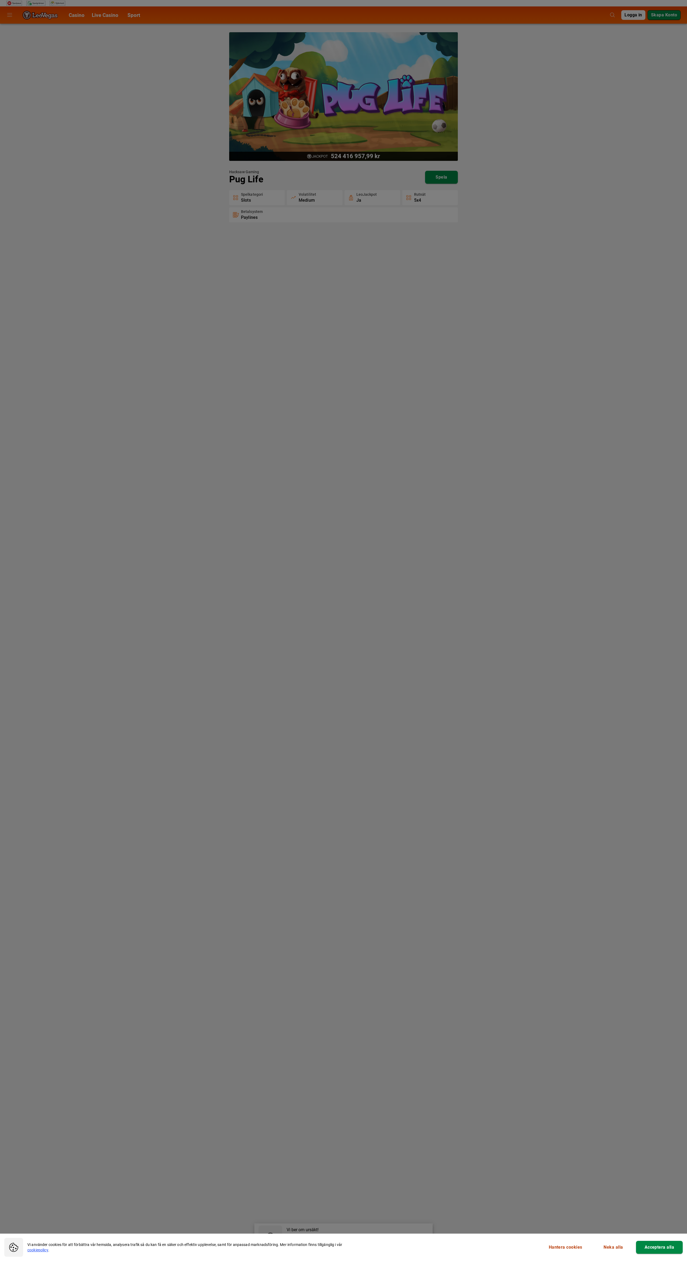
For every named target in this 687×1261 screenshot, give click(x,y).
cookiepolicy (37, 1250)
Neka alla (613, 1247)
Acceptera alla (659, 1247)
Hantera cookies (565, 1247)
